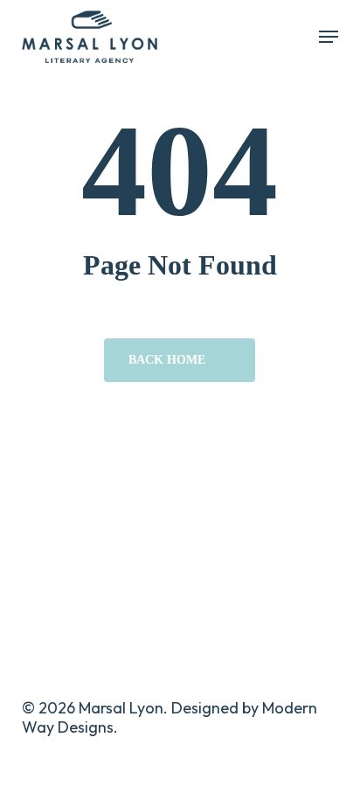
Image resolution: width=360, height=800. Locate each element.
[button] (328, 36)
